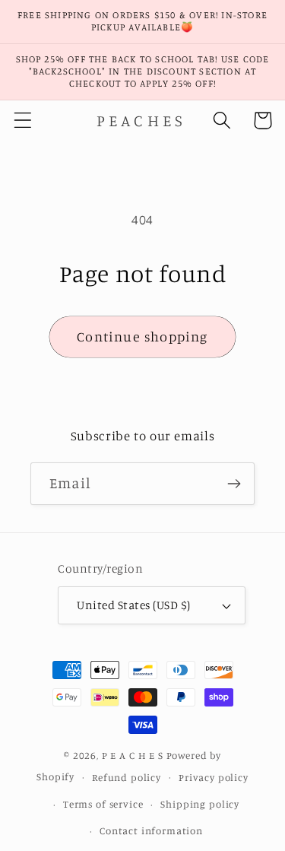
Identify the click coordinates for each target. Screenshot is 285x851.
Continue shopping (142, 336)
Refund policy (126, 777)
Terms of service (103, 804)
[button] (23, 120)
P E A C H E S (132, 755)
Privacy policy (214, 777)
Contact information (151, 830)
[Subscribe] (234, 483)
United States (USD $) (133, 605)
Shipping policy (199, 804)
